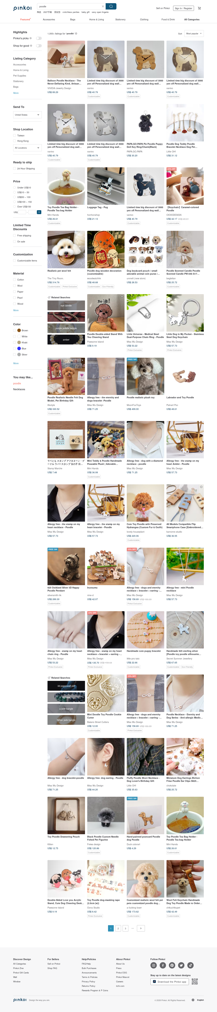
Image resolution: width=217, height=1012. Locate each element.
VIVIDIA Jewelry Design (59, 88)
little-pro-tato (133, 658)
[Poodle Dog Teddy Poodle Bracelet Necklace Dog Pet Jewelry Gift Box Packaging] (185, 122)
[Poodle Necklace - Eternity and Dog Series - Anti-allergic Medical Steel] (185, 693)
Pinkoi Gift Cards (21, 973)
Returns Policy (88, 986)
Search (111, 6)
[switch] (27, 38)
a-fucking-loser (134, 907)
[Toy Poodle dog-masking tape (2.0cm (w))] (106, 879)
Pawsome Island (95, 341)
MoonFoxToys (134, 405)
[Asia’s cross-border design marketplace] (22, 8)
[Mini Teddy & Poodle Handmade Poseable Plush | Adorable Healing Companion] (106, 439)
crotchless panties (71, 11)
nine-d (90, 595)
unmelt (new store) (136, 278)
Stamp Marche (54, 468)
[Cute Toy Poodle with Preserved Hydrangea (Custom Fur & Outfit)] (145, 503)
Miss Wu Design (135, 341)
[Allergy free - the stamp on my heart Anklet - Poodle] (185, 439)
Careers (119, 981)
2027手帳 (47, 11)
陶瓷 (39, 11)
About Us (120, 964)
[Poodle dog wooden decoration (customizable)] (106, 249)
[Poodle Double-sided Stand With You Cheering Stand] (106, 313)
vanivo (90, 88)
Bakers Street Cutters (98, 721)
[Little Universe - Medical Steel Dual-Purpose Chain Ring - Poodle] (145, 313)
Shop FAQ (52, 968)
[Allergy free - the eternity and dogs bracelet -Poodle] (106, 376)
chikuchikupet (173, 907)
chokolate (171, 785)
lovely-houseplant (135, 531)
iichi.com (120, 986)
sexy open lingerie (100, 11)
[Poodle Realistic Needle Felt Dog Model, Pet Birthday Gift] (66, 376)
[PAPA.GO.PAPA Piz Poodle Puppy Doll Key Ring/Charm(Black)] (145, 122)
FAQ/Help (86, 964)
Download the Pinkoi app (171, 981)
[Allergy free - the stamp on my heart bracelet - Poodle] (106, 503)
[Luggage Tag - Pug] (106, 186)
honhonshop (93, 214)
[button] (39, 212)
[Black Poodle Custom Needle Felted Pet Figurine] (106, 815)
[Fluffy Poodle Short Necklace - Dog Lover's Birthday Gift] (145, 756)
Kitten (50, 844)
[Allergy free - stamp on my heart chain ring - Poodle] (66, 630)
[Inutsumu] (106, 566)
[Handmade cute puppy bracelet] (145, 630)
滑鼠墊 (57, 11)
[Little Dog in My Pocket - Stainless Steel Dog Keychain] (185, 313)
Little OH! (171, 151)
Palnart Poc (172, 405)
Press (119, 968)
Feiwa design (94, 844)
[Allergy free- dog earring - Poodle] (106, 756)
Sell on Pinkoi (163, 8)
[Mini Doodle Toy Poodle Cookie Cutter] (106, 693)
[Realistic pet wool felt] (66, 249)
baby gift (86, 11)
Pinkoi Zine (18, 968)
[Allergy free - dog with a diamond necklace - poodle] (145, 439)
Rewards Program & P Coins (95, 990)
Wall (15, 977)
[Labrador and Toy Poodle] (185, 376)
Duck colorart (133, 844)
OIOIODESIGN (173, 214)
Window (16, 981)
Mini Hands (53, 214)
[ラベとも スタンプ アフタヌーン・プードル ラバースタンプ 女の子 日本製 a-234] (66, 439)
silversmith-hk (54, 595)
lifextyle (51, 405)
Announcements (89, 973)
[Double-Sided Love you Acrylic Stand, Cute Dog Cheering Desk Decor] (66, 879)
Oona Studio (93, 907)
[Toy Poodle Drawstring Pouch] (66, 815)
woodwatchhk (94, 278)
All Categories (19, 964)
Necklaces (19, 389)
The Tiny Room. (55, 278)
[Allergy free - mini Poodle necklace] (185, 566)
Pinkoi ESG (121, 973)
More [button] (16, 92)
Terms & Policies (90, 977)
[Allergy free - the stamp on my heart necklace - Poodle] (66, 503)
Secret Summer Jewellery (179, 658)
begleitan (171, 278)
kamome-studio (174, 531)
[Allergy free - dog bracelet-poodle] (66, 756)
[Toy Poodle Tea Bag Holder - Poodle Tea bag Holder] (66, 186)
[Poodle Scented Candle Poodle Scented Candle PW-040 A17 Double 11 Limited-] (185, 249)
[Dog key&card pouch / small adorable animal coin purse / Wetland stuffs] (145, 249)
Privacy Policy (88, 981)
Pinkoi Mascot (122, 977)
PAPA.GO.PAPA (134, 151)
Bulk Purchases (89, 968)
